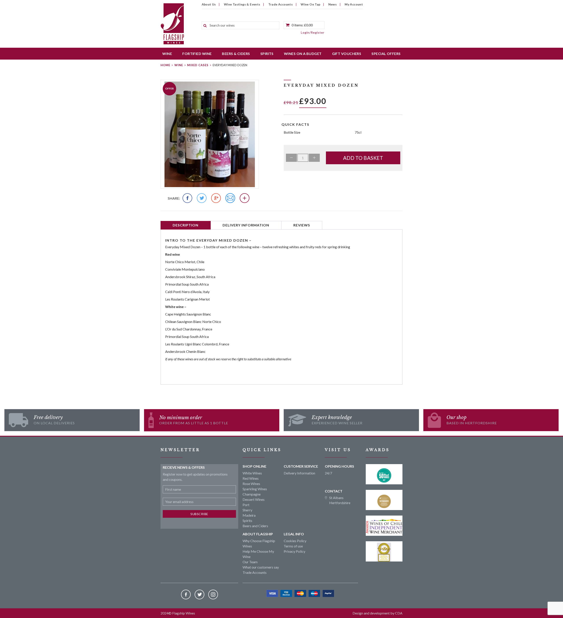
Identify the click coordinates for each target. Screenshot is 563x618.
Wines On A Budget (303, 53)
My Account (354, 4)
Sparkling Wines (255, 489)
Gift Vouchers (346, 53)
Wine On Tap (310, 4)
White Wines (252, 473)
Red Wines (251, 478)
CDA (398, 613)
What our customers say (261, 567)
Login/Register (312, 32)
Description (185, 225)
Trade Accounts (280, 4)
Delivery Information (246, 225)
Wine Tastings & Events (242, 4)
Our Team (250, 562)
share (173, 198)
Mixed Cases (197, 65)
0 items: (302, 25)
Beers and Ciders (255, 526)
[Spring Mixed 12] (210, 134)
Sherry (247, 510)
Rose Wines (251, 483)
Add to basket (363, 158)
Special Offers (385, 53)
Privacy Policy (294, 551)
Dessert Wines (254, 499)
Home (165, 65)
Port (246, 505)
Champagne (252, 494)
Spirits (267, 53)
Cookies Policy (295, 541)
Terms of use (293, 546)
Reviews (301, 225)
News (332, 4)
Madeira (249, 515)
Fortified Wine (197, 53)
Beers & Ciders (236, 53)
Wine (167, 53)
